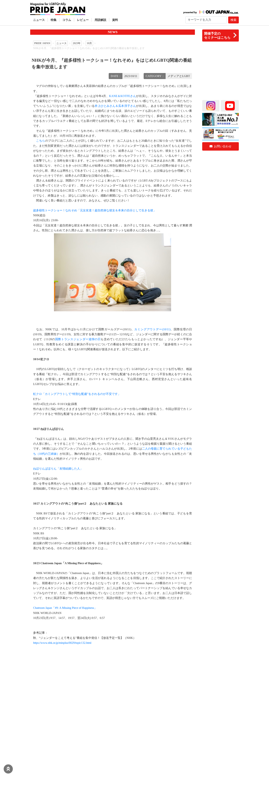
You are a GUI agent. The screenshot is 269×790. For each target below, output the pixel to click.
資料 (115, 19)
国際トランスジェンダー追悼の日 (78, 339)
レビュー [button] (83, 19)
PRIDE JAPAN (42, 43)
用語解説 (100, 19)
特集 (54, 19)
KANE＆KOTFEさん (122, 96)
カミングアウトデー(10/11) (152, 329)
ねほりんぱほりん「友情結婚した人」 (58, 468)
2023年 (77, 43)
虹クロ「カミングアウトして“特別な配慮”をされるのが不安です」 (77, 393)
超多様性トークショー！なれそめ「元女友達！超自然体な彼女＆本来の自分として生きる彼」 (94, 210)
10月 (89, 43)
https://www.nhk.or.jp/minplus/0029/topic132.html (62, 642)
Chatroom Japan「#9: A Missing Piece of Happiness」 (65, 607)
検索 (233, 19)
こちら (40, 140)
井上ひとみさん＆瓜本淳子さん (115, 105)
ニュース (39, 19)
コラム (66, 19)
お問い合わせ (222, 146)
